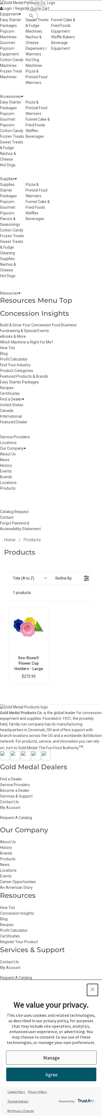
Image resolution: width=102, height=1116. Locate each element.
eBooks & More (13, 336)
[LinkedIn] (46, 759)
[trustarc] (85, 1101)
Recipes (7, 388)
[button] (92, 990)
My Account (10, 807)
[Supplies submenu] (16, 179)
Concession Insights (34, 313)
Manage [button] (51, 1058)
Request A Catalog (16, 817)
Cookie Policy (16, 1092)
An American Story (16, 887)
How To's (7, 348)
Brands (6, 853)
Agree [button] (51, 1074)
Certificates (10, 393)
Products (8, 859)
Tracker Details (17, 1101)
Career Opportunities (18, 882)
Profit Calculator (14, 359)
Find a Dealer (11, 779)
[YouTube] (36, 759)
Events (6, 876)
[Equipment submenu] (20, 14)
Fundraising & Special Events (24, 331)
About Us (8, 842)
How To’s (7, 907)
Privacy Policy (37, 1092)
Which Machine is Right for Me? (26, 342)
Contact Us (9, 802)
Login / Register (16, 8)
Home (10, 539)
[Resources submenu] (19, 293)
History (6, 847)
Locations (8, 870)
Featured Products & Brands (24, 376)
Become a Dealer (14, 790)
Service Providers (15, 785)
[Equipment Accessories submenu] (22, 96)
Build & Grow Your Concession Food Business (38, 325)
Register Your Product (19, 942)
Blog (4, 353)
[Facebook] (5, 759)
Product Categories (16, 370)
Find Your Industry (15, 365)
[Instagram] (25, 759)
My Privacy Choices (20, 1111)
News (5, 864)
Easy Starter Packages (19, 382)
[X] (15, 759)
